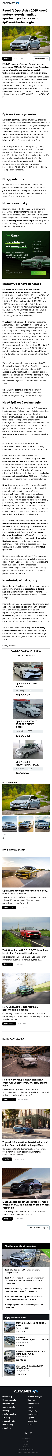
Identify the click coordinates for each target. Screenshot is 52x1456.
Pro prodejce (26, 1438)
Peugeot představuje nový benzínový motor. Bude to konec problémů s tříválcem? (24, 1289)
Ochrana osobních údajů (26, 1450)
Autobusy (6, 1418)
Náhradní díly (7, 1425)
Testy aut (7, 964)
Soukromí (26, 1447)
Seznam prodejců (35, 1397)
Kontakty (26, 1444)
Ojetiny (31, 1418)
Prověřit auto (33, 1404)
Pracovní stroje (8, 1421)
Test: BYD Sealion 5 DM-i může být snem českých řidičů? (27, 1262)
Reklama (26, 1441)
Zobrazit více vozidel (25, 655)
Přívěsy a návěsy (9, 1414)
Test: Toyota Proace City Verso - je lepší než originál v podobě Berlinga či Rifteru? (23, 1297)
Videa (30, 1425)
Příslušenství (7, 1428)
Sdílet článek (40, 59)
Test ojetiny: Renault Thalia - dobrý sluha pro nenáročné (24, 1305)
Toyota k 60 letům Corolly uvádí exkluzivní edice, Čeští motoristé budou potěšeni (24, 1144)
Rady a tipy (32, 1411)
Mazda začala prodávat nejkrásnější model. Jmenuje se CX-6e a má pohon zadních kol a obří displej (26, 1204)
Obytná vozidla (8, 1407)
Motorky (5, 1411)
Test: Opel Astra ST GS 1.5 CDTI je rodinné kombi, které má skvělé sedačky (25, 952)
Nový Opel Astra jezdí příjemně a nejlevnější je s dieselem (20, 1008)
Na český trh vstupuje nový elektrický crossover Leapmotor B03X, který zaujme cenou (24, 1082)
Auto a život (32, 1421)
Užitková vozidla (9, 1400)
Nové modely (9, 908)
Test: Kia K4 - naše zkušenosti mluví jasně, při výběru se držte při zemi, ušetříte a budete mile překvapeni (25, 1280)
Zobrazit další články (37, 1228)
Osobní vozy (7, 1397)
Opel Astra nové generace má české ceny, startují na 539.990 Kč (25, 892)
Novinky (7, 59)
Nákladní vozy (8, 1404)
